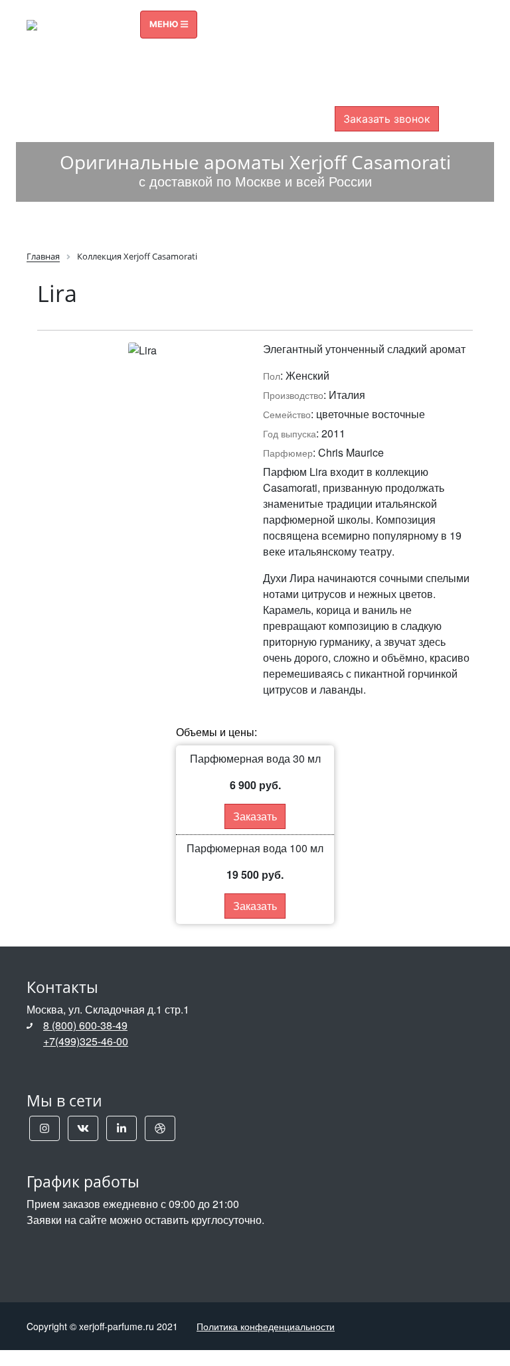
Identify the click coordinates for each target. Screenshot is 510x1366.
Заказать (255, 816)
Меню (165, 24)
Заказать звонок (386, 118)
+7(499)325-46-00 (85, 1041)
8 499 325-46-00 (386, 62)
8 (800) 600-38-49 (85, 1025)
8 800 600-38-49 (386, 38)
